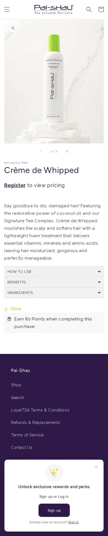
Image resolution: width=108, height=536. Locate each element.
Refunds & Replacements (35, 422)
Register (15, 185)
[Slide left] (41, 151)
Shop (16, 385)
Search (17, 397)
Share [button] (16, 309)
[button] (7, 9)
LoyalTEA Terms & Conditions (40, 410)
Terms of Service (27, 435)
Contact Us (21, 447)
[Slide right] (67, 151)
